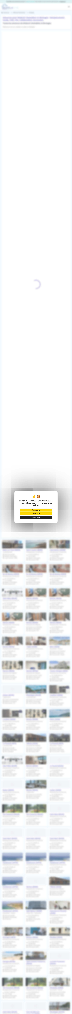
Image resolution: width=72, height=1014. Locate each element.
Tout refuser (36, 514)
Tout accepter (36, 510)
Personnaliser (36, 517)
